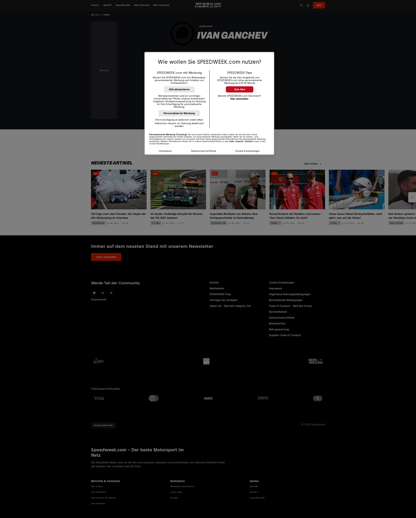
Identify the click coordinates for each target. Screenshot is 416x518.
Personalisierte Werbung (179, 113)
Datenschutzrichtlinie (203, 151)
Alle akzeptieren (179, 89)
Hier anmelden (239, 98)
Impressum (165, 151)
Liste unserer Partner (241, 141)
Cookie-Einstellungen (247, 151)
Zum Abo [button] (239, 89)
